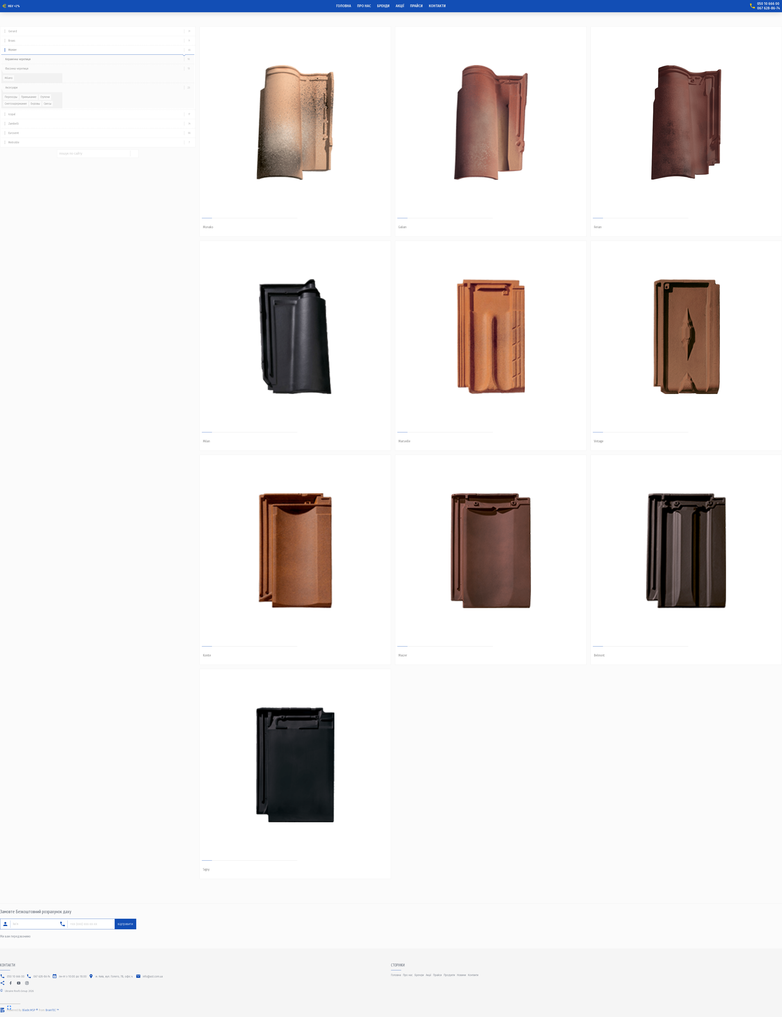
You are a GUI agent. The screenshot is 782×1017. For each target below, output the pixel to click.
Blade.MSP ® (30, 1010)
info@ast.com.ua (153, 976)
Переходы (11, 97)
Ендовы (35, 103)
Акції (400, 6)
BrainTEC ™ (52, 1010)
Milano (9, 78)
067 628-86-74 (768, 8)
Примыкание (28, 97)
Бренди (383, 6)
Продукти (449, 975)
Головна (343, 6)
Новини (461, 975)
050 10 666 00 (768, 4)
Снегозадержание (16, 103)
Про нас (364, 6)
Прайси (416, 6)
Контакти (437, 6)
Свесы (47, 103)
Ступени (45, 97)
